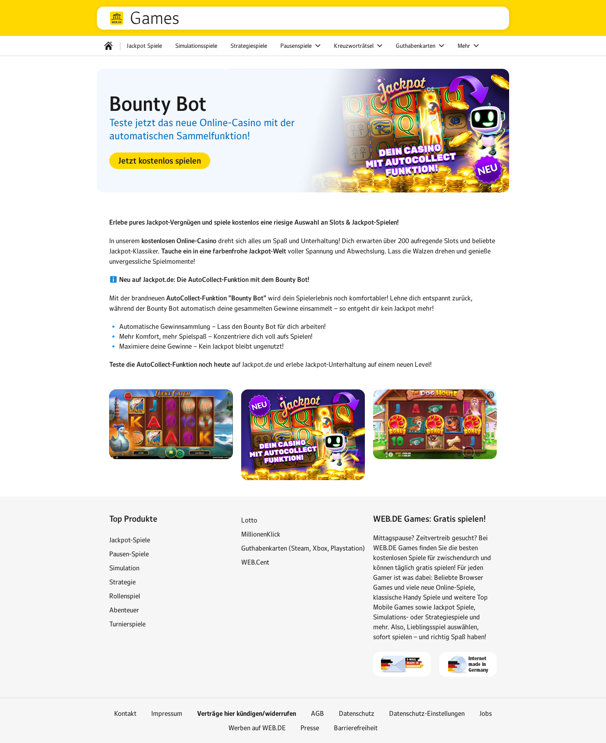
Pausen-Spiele (129, 554)
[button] (159, 160)
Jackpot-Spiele (129, 540)
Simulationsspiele (196, 45)
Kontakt (125, 713)
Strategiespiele (248, 45)
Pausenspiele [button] (296, 45)
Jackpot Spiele (144, 45)
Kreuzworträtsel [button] (354, 45)
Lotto (249, 520)
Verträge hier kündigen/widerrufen (246, 713)
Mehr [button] (465, 45)
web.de (116, 18)
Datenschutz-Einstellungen (427, 713)
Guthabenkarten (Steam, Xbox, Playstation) (303, 548)
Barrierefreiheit (356, 728)
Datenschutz (356, 713)
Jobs (485, 713)
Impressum (166, 713)
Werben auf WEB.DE (257, 728)
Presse (310, 728)
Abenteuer (124, 610)
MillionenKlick (260, 534)
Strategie (122, 582)
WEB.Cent (255, 562)
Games (154, 18)
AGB (317, 713)
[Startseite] (108, 46)
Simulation (124, 568)
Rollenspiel (124, 596)
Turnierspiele (127, 624)
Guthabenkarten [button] (416, 45)
